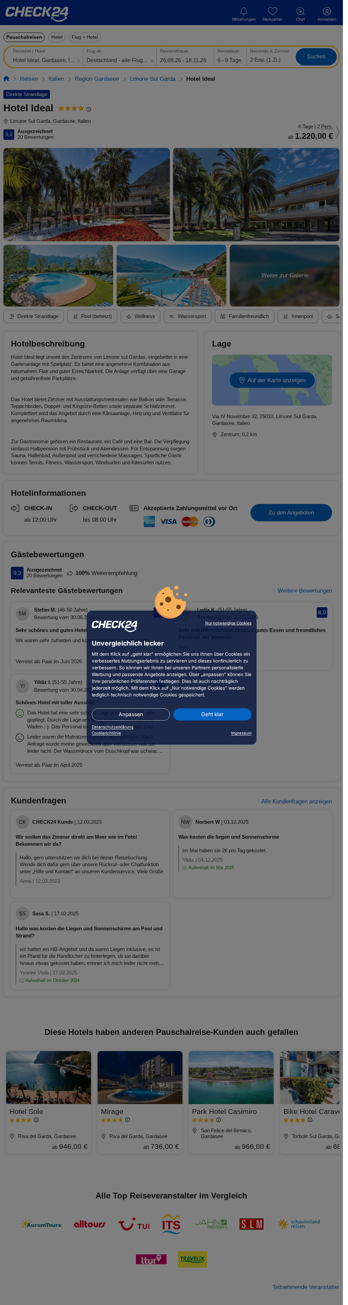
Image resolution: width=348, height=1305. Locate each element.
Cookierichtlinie (106, 733)
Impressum (241, 733)
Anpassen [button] (131, 714)
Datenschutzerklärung (112, 727)
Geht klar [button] (212, 714)
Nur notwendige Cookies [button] (228, 623)
